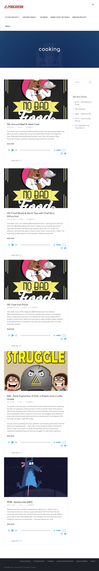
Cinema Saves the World (60, 17)
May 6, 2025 (10, 127)
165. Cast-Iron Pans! (17, 305)
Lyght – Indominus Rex (83, 114)
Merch (7, 26)
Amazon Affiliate (79, 17)
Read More (10, 144)
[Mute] (55, 150)
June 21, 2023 (11, 505)
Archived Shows (29, 17)
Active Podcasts (12, 17)
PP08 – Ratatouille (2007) (19, 502)
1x (63, 150)
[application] (36, 150)
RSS (20, 160)
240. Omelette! (80, 109)
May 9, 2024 (10, 402)
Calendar (43, 17)
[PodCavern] (14, 6)
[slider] (59, 151)
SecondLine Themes (29, 567)
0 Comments (29, 127)
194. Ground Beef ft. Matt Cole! (23, 124)
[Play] (13, 150)
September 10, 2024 (13, 307)
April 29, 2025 (11, 219)
